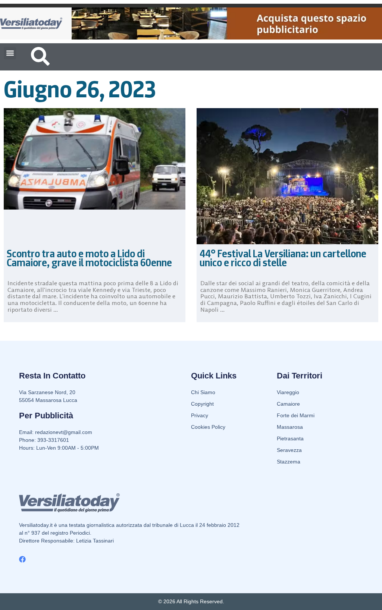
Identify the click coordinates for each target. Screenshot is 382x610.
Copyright (202, 404)
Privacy (199, 415)
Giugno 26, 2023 (80, 89)
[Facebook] (22, 559)
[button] (10, 53)
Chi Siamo (203, 392)
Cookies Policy (208, 427)
